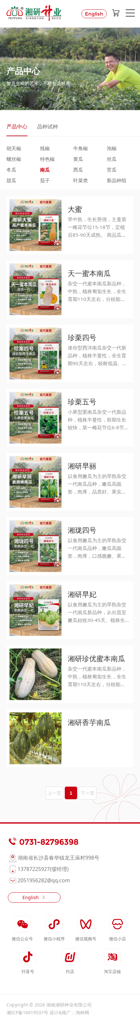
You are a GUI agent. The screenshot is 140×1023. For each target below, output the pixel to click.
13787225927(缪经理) (43, 869)
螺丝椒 (14, 159)
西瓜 (78, 169)
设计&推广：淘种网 (69, 1012)
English (94, 14)
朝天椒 (14, 148)
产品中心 (17, 126)
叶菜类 (80, 180)
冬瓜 (11, 169)
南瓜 (45, 169)
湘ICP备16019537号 (27, 1012)
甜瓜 (11, 180)
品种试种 (47, 126)
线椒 (45, 148)
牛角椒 (80, 148)
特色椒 (47, 159)
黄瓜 (78, 159)
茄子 (45, 180)
